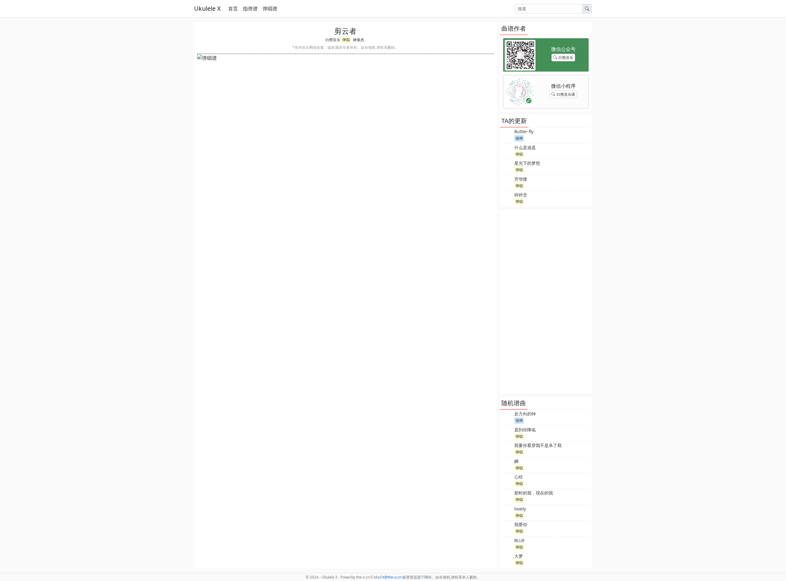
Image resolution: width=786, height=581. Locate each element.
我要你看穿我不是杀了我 (538, 445)
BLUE (519, 540)
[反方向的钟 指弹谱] (507, 416)
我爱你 (520, 524)
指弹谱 (250, 8)
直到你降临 (525, 430)
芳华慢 (520, 179)
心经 (518, 477)
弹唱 (346, 39)
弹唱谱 (270, 8)
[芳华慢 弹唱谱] (507, 182)
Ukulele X (207, 8)
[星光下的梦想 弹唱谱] (507, 166)
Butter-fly (523, 131)
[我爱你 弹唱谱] (507, 527)
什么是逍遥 (525, 147)
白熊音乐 (332, 39)
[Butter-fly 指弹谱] (507, 134)
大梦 (518, 556)
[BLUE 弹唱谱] (507, 543)
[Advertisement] (546, 302)
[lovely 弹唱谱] (507, 512)
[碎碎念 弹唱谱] (507, 197)
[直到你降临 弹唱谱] (507, 432)
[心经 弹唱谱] (507, 480)
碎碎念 (520, 195)
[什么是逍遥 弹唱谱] (507, 150)
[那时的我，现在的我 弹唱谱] (507, 496)
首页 (233, 8)
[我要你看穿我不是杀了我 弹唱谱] (507, 448)
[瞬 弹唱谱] (507, 464)
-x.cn (391, 577)
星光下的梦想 (527, 163)
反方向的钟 (525, 414)
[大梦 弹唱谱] (507, 559)
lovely (520, 509)
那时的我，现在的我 (533, 493)
